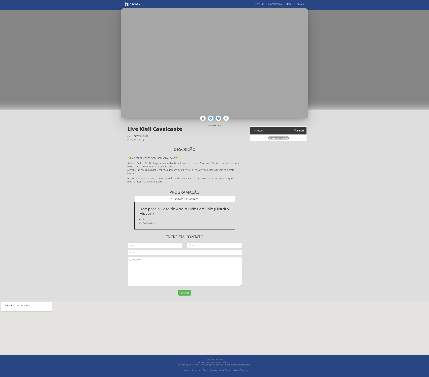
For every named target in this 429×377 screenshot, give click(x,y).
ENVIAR (184, 292)
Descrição (259, 4)
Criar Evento (225, 370)
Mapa (288, 4)
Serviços (195, 370)
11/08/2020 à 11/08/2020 (184, 199)
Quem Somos (209, 370)
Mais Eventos (241, 370)
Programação (275, 4)
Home (186, 370)
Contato (299, 4)
